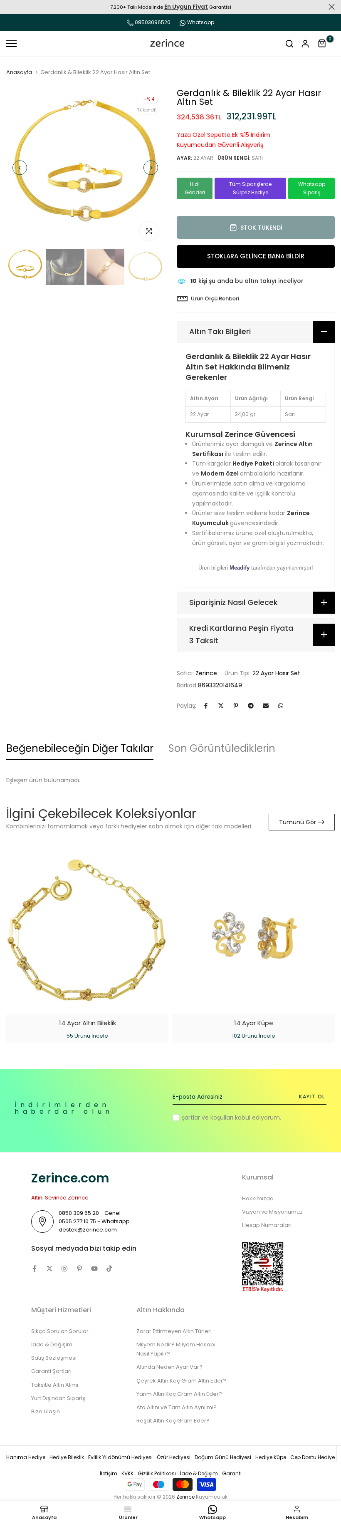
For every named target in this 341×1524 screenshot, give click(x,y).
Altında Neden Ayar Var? (169, 1367)
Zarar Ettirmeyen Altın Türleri (174, 1331)
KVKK (127, 1473)
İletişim (108, 1473)
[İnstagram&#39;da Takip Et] (64, 1268)
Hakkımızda (258, 1198)
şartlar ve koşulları (207, 1117)
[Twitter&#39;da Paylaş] (220, 705)
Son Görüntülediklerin (221, 748)
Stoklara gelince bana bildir (255, 256)
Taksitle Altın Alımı (54, 1385)
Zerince (206, 673)
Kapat (9, 7)
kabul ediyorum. (231, 1117)
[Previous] (19, 168)
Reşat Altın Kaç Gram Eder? (173, 1421)
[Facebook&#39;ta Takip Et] (34, 1268)
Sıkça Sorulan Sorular (60, 1331)
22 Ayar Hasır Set (276, 673)
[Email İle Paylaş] (265, 705)
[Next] (150, 168)
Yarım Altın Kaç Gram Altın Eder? (179, 1394)
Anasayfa (19, 72)
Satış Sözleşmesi (54, 1358)
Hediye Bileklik (66, 1457)
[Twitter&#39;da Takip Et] (49, 1268)
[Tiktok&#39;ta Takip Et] (109, 1268)
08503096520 (151, 22)
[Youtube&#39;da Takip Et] (94, 1268)
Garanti (232, 1473)
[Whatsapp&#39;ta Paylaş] (280, 705)
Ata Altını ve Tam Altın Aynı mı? (176, 1407)
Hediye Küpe (270, 1457)
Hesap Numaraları (267, 1225)
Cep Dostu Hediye (312, 1457)
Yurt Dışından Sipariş (58, 1398)
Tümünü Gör (297, 822)
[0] (322, 43)
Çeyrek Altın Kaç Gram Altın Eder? (181, 1381)
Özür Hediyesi (173, 1457)
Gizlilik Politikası (157, 1473)
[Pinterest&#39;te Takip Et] (79, 1268)
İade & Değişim (51, 1344)
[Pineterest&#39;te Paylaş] (235, 705)
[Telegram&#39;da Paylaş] (250, 705)
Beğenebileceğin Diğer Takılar (79, 748)
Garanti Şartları (51, 1371)
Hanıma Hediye (25, 1457)
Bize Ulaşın (45, 1411)
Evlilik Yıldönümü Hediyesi (120, 1457)
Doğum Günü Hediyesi (223, 1457)
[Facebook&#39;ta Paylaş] (206, 705)
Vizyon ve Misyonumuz (272, 1212)
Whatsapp (200, 22)
